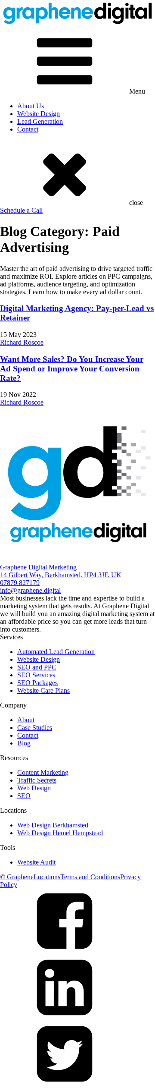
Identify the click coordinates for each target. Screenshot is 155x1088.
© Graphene (17, 876)
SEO (24, 795)
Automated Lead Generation (56, 651)
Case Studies (34, 727)
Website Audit (36, 862)
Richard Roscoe (21, 342)
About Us (30, 106)
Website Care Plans (43, 690)
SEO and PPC (36, 667)
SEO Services (36, 675)
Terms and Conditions (90, 876)
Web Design (34, 788)
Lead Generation (40, 121)
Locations (47, 876)
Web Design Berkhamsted (52, 825)
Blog (24, 743)
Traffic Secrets (36, 780)
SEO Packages (37, 682)
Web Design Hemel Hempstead (60, 832)
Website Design (38, 113)
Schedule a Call (21, 210)
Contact (27, 129)
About (25, 719)
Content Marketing (42, 772)
